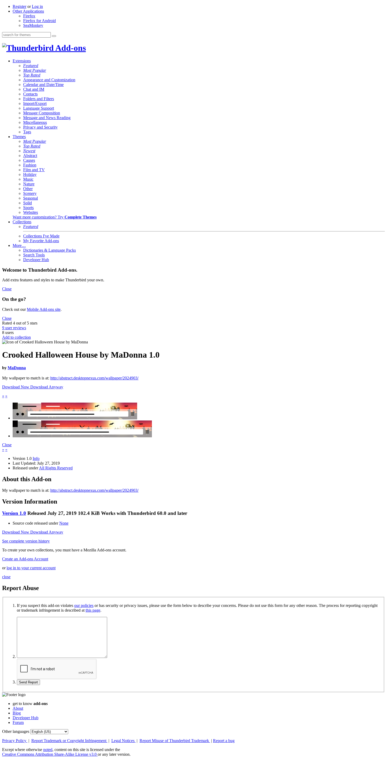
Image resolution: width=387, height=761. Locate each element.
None (63, 523)
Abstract (30, 155)
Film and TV (34, 170)
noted (47, 749)
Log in (37, 6)
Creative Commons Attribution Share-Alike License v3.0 (50, 754)
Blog (17, 713)
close (6, 577)
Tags (27, 132)
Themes (19, 136)
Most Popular (34, 70)
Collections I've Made (41, 236)
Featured (30, 65)
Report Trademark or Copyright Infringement (69, 740)
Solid (27, 203)
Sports (28, 207)
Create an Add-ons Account (25, 559)
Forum (18, 722)
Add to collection (16, 337)
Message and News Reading (47, 117)
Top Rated (31, 75)
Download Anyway (46, 387)
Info (36, 458)
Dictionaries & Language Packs (49, 250)
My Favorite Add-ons (41, 241)
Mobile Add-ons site (44, 309)
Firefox (29, 16)
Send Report (28, 682)
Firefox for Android (39, 20)
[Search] (54, 36)
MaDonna (17, 368)
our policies (83, 605)
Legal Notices (123, 740)
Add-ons (70, 48)
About (18, 708)
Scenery (30, 193)
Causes (29, 160)
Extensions (22, 61)
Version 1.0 (14, 513)
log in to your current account (31, 568)
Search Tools (34, 255)
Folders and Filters (38, 99)
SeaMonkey (33, 25)
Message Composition (41, 113)
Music (28, 179)
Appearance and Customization (49, 80)
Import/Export (35, 103)
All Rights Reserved (56, 468)
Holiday (30, 174)
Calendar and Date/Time (43, 84)
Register (19, 6)
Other (28, 188)
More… (19, 245)
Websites (30, 212)
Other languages (15, 731)
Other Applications (28, 11)
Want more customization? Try (55, 217)
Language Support (38, 108)
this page (93, 610)
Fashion (29, 165)
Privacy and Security (40, 127)
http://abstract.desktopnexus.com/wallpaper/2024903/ (94, 378)
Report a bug (224, 740)
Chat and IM (33, 89)
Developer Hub (36, 259)
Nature (28, 184)
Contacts (30, 94)
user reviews (14, 328)
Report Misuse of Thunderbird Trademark (175, 740)
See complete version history (26, 541)
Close (7, 289)
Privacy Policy (14, 740)
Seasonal (30, 198)
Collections (22, 222)
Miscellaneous (35, 122)
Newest (29, 151)
